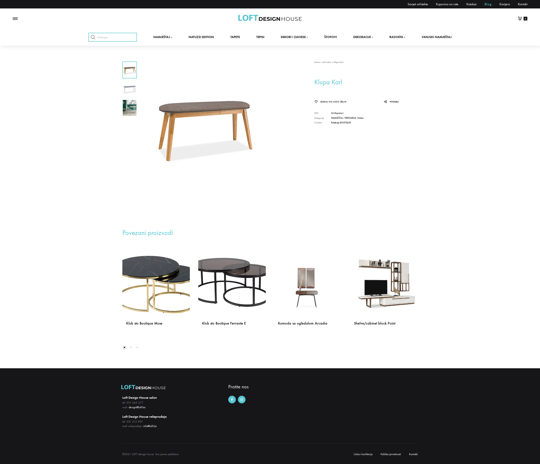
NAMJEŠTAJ (162, 37)
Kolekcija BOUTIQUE (341, 122)
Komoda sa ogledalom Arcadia (302, 323)
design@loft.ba (137, 407)
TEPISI (260, 37)
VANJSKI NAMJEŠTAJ (437, 37)
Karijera (505, 4)
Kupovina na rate (447, 4)
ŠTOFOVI (330, 37)
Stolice (360, 118)
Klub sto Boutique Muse (144, 323)
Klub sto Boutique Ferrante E (224, 323)
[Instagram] (242, 399)
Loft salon (326, 62)
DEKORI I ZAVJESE (294, 37)
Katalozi (471, 4)
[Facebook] (232, 399)
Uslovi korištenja (363, 454)
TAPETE (235, 37)
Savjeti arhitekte (418, 4)
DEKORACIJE (363, 37)
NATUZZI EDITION (201, 37)
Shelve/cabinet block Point (374, 323)
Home (317, 62)
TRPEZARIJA (350, 118)
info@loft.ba (150, 426)
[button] (124, 347)
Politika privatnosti (391, 454)
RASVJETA (397, 37)
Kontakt (522, 4)
